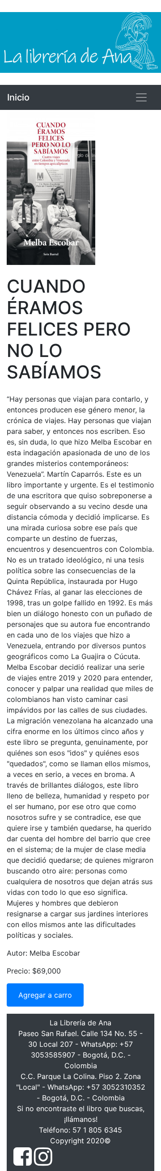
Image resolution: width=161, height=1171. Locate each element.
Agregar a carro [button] (45, 995)
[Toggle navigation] (141, 97)
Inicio (18, 97)
